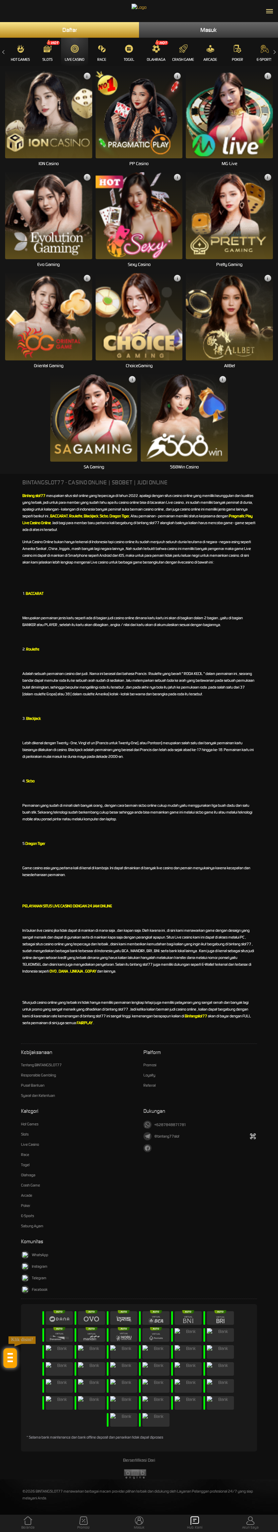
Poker (237, 59)
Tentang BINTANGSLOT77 (41, 1065)
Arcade (210, 59)
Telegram (39, 1278)
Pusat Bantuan (32, 1085)
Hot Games (20, 59)
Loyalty (149, 1075)
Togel (129, 59)
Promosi (149, 1065)
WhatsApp (40, 1254)
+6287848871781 (170, 1124)
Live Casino (74, 59)
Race (101, 59)
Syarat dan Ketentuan (38, 1095)
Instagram (39, 1266)
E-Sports (265, 59)
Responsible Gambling (38, 1075)
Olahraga (156, 59)
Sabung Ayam (32, 1226)
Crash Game (183, 59)
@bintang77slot (166, 1136)
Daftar (69, 30)
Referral (149, 1085)
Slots (47, 59)
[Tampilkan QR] (253, 1136)
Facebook (39, 1289)
